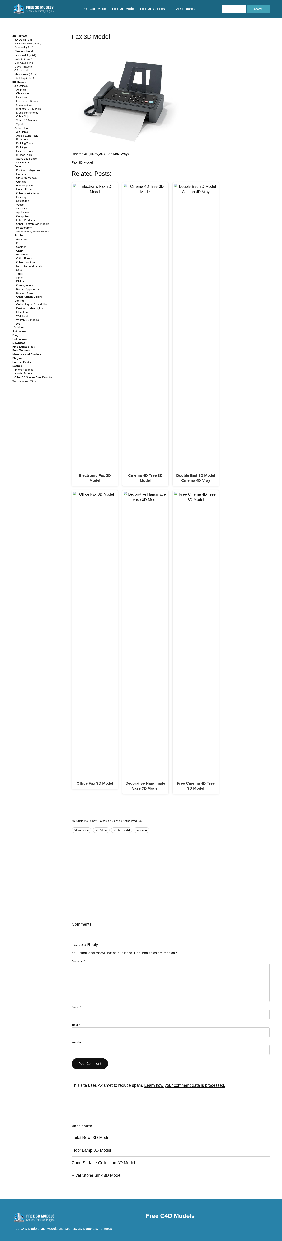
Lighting (19, 300)
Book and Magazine (28, 170)
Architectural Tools (27, 135)
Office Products (25, 220)
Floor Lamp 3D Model (91, 1150)
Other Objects (24, 116)
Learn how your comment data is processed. (184, 1085)
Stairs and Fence (26, 158)
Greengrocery (24, 285)
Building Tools (24, 143)
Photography (24, 227)
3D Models (19, 81)
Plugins (17, 358)
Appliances (22, 212)
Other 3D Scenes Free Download (34, 377)
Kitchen (18, 277)
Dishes (20, 281)
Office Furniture (25, 258)
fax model (141, 830)
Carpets (21, 174)
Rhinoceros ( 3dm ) (25, 74)
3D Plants (22, 131)
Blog (15, 335)
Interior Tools (24, 154)
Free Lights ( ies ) (23, 346)
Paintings (21, 197)
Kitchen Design (25, 292)
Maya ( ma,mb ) (24, 66)
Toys (17, 323)
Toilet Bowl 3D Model (91, 1137)
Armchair (21, 239)
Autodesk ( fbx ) (23, 47)
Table (19, 273)
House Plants (24, 189)
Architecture (21, 127)
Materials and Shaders (26, 354)
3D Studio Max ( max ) (27, 43)
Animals (21, 89)
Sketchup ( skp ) (24, 78)
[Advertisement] (238, 75)
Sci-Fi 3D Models (26, 120)
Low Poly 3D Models (26, 319)
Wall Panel (22, 162)
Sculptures (22, 200)
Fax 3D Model (82, 162)
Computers (23, 216)
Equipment (22, 254)
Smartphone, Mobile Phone (32, 231)
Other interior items (27, 193)
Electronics (20, 208)
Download (19, 342)
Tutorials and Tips (24, 381)
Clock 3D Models (26, 177)
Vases (20, 204)
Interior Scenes (23, 373)
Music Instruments (27, 112)
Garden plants (24, 185)
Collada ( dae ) (23, 58)
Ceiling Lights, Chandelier (31, 304)
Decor (18, 166)
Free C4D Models (170, 1215)
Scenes (17, 365)
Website (76, 1042)
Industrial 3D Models (28, 108)
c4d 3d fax (101, 830)
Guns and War (25, 104)
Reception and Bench (29, 266)
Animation (19, 331)
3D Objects (21, 85)
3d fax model (81, 830)
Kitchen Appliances (27, 289)
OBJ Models (21, 70)
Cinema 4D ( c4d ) (25, 55)
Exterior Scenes (23, 369)
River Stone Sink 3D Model (96, 1175)
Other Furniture (25, 262)
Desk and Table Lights (29, 308)
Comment (78, 961)
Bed (18, 243)
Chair (19, 250)
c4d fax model (121, 830)
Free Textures (21, 350)
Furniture (19, 235)
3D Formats (19, 35)
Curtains (21, 181)
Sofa (19, 269)
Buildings (21, 147)
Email (76, 1024)
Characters (23, 93)
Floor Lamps (23, 312)
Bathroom (22, 139)
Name (76, 1007)
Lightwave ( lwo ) (24, 62)
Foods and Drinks (26, 101)
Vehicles (19, 327)
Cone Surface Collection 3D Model (103, 1162)
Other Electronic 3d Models (32, 223)
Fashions (21, 97)
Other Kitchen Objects (29, 296)
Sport (19, 124)
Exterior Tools (24, 150)
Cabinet (21, 246)
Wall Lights (22, 315)
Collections (19, 338)
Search (258, 8)
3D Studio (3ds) (23, 39)
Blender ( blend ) (24, 51)
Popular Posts (21, 361)
